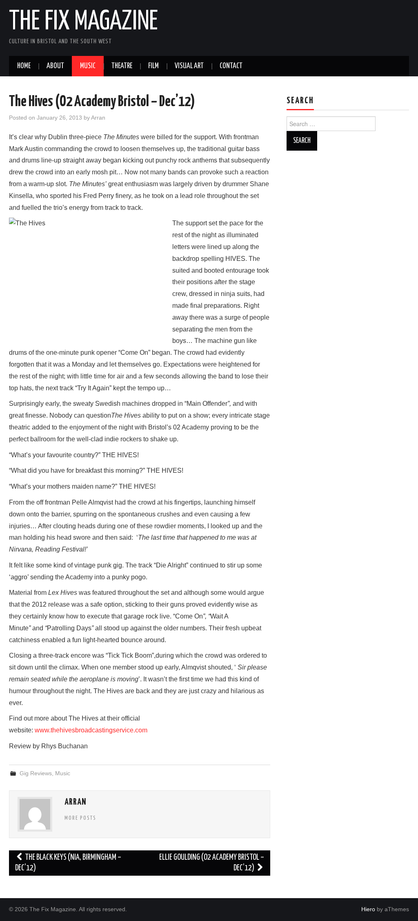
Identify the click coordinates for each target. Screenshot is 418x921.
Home (24, 66)
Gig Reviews (36, 773)
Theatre (121, 66)
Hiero (368, 909)
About (55, 66)
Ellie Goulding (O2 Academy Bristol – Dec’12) (211, 863)
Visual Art (189, 66)
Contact (231, 66)
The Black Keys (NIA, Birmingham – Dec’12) (68, 863)
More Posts (80, 818)
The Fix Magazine (83, 22)
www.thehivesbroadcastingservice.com (91, 730)
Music (88, 66)
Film (153, 66)
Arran (98, 117)
